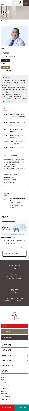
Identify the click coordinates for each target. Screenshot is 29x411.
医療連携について (5, 380)
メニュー (14, 3)
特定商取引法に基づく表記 (8, 399)
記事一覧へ (23, 247)
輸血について (4, 393)
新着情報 (3, 391)
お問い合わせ (26, 3)
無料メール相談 (22, 407)
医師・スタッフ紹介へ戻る (11, 254)
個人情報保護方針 (5, 396)
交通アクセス (20, 3)
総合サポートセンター (6, 382)
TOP (2, 21)
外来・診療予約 (8, 407)
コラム (3, 377)
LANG (9, 2)
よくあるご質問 (5, 385)
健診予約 (7, 331)
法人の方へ (4, 388)
